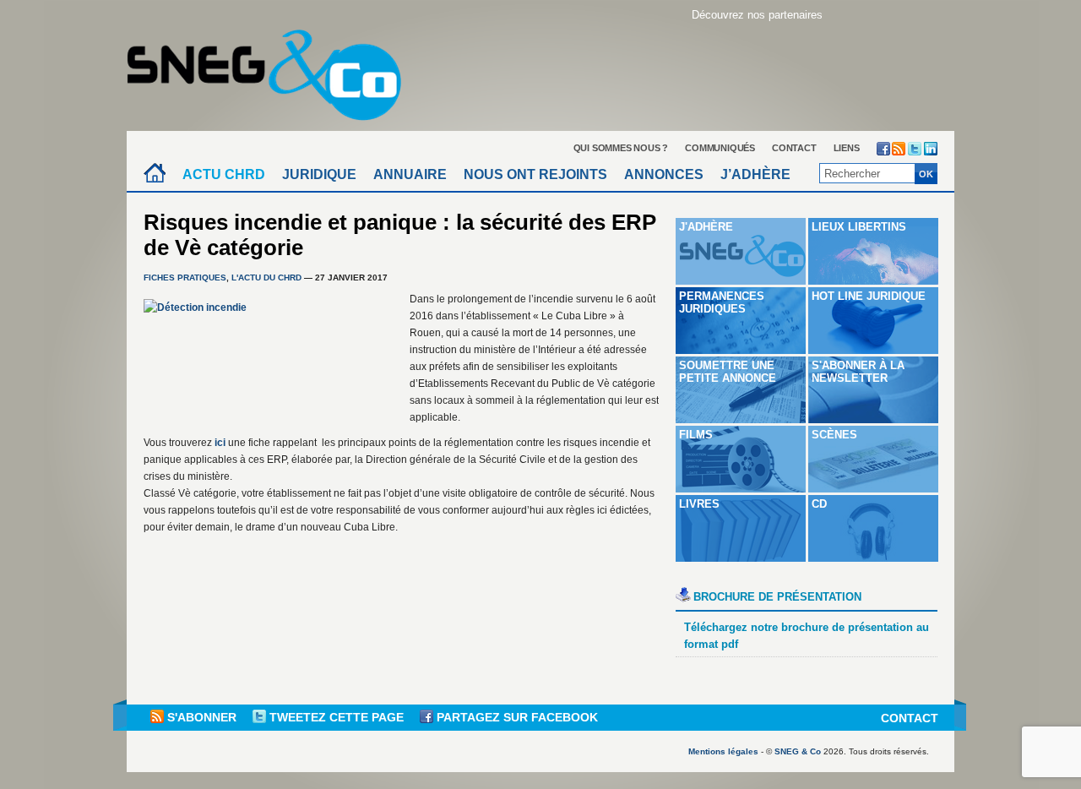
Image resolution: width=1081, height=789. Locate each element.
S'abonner (201, 717)
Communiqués (720, 148)
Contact (794, 148)
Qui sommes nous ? (621, 148)
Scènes (834, 434)
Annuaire (410, 174)
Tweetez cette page (336, 717)
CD (819, 504)
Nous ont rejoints (535, 174)
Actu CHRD (223, 174)
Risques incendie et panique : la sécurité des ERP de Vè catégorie (400, 234)
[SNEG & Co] (274, 69)
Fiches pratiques (185, 277)
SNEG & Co (797, 751)
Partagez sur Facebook (515, 717)
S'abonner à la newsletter (858, 371)
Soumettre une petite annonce (727, 371)
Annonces (663, 174)
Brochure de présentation (777, 596)
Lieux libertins (859, 226)
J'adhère (706, 226)
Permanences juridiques (721, 302)
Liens (847, 148)
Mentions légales (723, 751)
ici (220, 443)
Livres (699, 504)
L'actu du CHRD (266, 277)
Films (696, 434)
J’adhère (755, 174)
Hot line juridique (869, 296)
